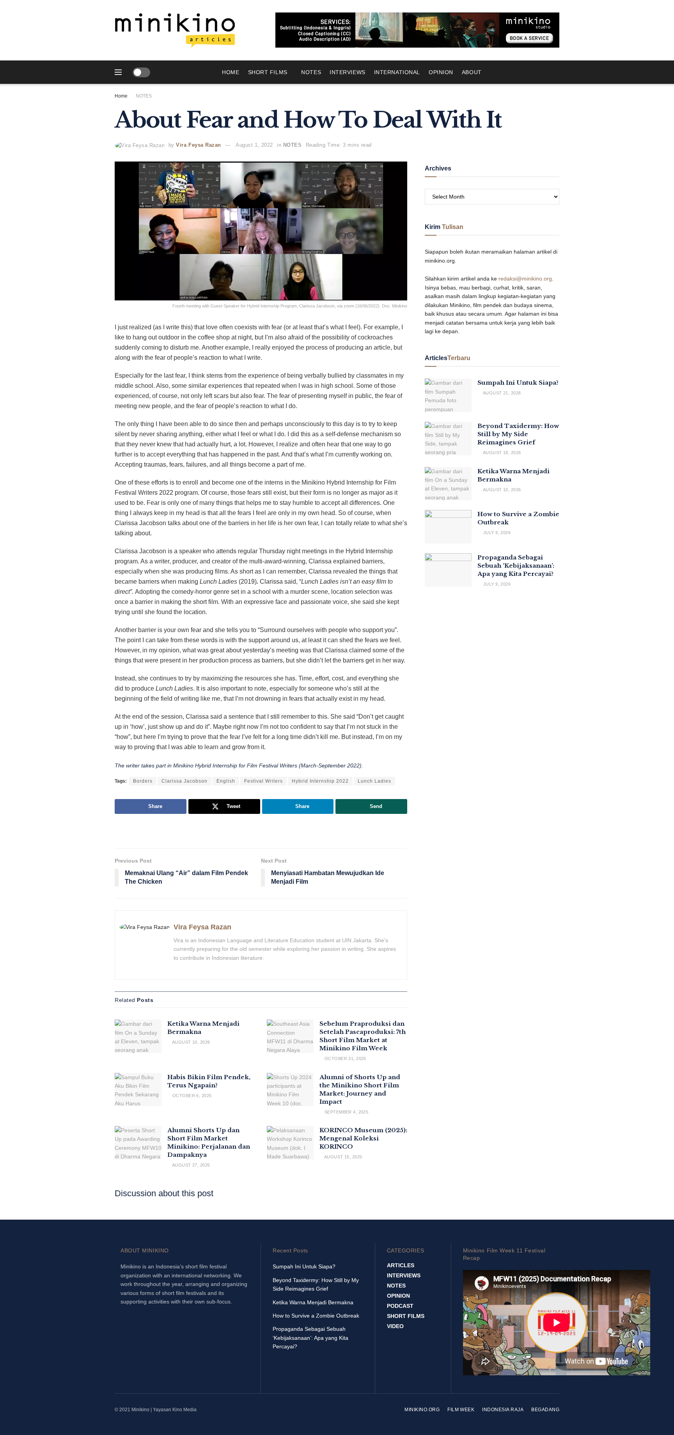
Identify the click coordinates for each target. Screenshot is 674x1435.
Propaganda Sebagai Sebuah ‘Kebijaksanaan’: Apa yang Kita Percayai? (515, 565)
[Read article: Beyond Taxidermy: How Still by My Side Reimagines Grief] (448, 438)
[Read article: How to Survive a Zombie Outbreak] (448, 526)
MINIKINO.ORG (422, 1409)
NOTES (311, 72)
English (225, 781)
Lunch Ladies (374, 781)
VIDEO (395, 1326)
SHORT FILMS (267, 72)
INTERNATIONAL (397, 72)
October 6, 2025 (191, 1095)
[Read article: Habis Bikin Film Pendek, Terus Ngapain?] (138, 1089)
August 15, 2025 (342, 1156)
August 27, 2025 (190, 1165)
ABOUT (472, 72)
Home (230, 72)
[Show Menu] (118, 72)
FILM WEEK (460, 1409)
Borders (143, 781)
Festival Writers (263, 781)
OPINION (441, 72)
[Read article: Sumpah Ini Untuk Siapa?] (448, 395)
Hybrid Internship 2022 (320, 781)
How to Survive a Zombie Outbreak (316, 1315)
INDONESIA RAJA (502, 1409)
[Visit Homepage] (175, 30)
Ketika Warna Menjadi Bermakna (313, 1302)
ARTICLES (400, 1265)
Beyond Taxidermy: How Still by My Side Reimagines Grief (518, 434)
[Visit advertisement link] (417, 30)
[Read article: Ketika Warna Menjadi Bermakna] (138, 1036)
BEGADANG (545, 1409)
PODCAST (400, 1306)
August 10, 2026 (190, 1042)
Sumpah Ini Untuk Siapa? (518, 382)
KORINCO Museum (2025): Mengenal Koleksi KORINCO (363, 1138)
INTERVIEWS (347, 72)
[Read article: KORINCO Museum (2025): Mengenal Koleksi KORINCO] (290, 1143)
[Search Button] (556, 72)
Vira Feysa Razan (198, 145)
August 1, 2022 (254, 145)
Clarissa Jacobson (184, 781)
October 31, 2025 (344, 1058)
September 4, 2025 (345, 1112)
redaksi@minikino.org (525, 278)
